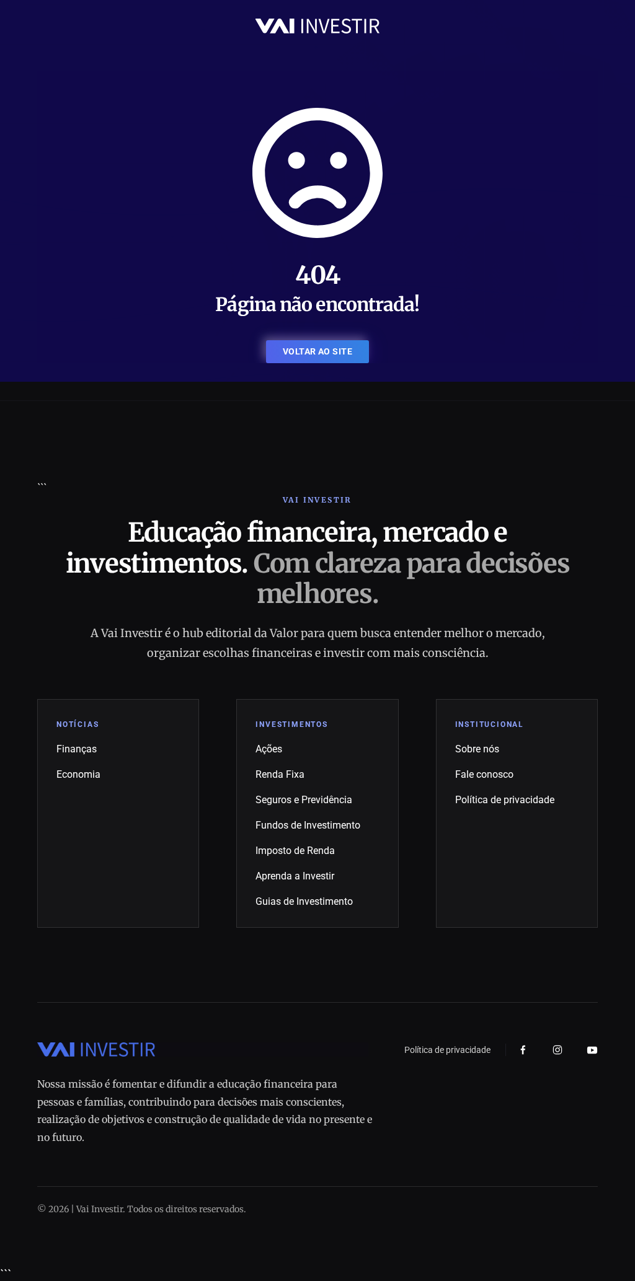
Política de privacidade (504, 800)
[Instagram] (557, 1050)
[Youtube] (592, 1049)
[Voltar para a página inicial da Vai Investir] (317, 25)
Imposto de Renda (295, 850)
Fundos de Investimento (307, 825)
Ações (268, 749)
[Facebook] (523, 1050)
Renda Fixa (279, 774)
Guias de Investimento (304, 901)
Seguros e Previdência (303, 800)
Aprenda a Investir (294, 876)
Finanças (76, 749)
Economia (78, 774)
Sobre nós (477, 749)
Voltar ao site (317, 351)
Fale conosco (484, 774)
